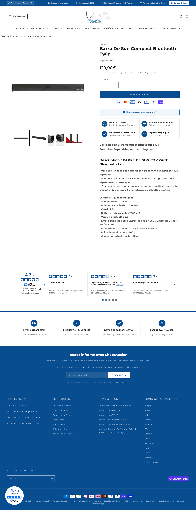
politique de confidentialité (115, 382)
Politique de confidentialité (64, 501)
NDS (147, 448)
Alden (147, 415)
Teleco (148, 457)
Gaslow (148, 434)
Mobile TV (149, 443)
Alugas (148, 405)
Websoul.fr (46, 501)
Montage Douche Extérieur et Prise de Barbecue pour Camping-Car (118, 431)
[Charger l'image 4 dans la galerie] (74, 138)
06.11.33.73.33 (19, 405)
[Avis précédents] (44, 284)
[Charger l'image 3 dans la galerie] (56, 138)
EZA (147, 429)
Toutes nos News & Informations (115, 405)
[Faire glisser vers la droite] (86, 138)
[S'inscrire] (52, 478)
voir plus (119, 285)
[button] (17, 16)
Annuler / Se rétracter (63, 434)
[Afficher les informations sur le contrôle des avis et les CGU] (40, 289)
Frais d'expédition (121, 73)
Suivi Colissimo (60, 429)
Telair (147, 452)
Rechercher (58, 420)
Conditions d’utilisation (113, 501)
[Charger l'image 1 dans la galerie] (21, 138)
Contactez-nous (60, 410)
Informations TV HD (109, 415)
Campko (149, 420)
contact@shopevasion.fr (27, 411)
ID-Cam (148, 438)
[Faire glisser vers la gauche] (10, 138)
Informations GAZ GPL (110, 410)
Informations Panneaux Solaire (114, 424)
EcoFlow (149, 424)
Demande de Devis (62, 415)
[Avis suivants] (174, 284)
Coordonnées (151, 501)
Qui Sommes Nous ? (63, 405)
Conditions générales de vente (171, 501)
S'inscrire (117, 375)
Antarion (149, 410)
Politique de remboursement (89, 501)
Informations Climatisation (112, 420)
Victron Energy (152, 462)
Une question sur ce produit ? (141, 112)
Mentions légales (99, 504)
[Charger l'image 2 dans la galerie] (39, 138)
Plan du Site (59, 424)
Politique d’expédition (134, 501)
